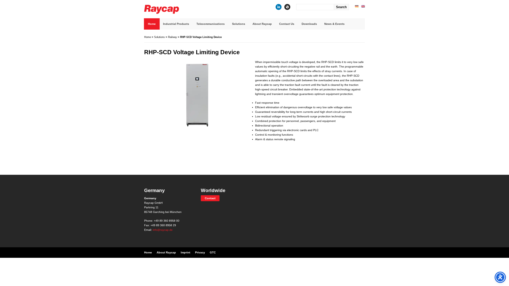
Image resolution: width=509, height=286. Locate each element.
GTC (213, 252)
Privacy (200, 252)
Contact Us (286, 23)
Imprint (185, 252)
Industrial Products (176, 23)
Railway (172, 37)
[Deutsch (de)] (356, 6)
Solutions (238, 23)
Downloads (309, 23)
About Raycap (262, 23)
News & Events (334, 23)
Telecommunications (210, 23)
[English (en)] (363, 6)
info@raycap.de (163, 229)
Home (152, 23)
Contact (210, 198)
